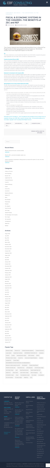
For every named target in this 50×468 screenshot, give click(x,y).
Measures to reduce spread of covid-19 (13, 365)
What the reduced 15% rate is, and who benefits (14, 150)
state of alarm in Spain (24, 372)
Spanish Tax (8, 372)
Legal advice (8, 466)
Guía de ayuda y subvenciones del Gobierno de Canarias (30, 426)
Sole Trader (7, 210)
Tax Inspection (8, 219)
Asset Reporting (8, 173)
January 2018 (7, 335)
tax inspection (41, 375)
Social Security (8, 208)
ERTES (37, 355)
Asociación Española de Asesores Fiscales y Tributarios (30, 438)
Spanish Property (8, 212)
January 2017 (7, 342)
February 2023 (8, 272)
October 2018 (7, 326)
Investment (7, 190)
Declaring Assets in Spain (21, 355)
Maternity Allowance (9, 193)
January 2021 (7, 298)
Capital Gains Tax (8, 177)
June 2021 (7, 292)
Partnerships (7, 201)
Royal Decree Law (21, 367)
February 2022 (8, 283)
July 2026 (7, 235)
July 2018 (7, 331)
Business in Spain (9, 350)
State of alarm (15, 372)
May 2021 (7, 294)
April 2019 (7, 320)
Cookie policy (21, 466)
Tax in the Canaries (9, 377)
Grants (6, 186)
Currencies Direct (29, 442)
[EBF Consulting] (17, 3)
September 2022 (8, 277)
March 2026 (7, 242)
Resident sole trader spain (10, 367)
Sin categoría (7, 206)
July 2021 (7, 290)
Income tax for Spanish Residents (31, 357)
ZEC (7, 125)
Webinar (6, 225)
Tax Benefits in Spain (36, 123)
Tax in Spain (7, 216)
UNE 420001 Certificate (39, 466)
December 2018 (8, 324)
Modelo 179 (7, 195)
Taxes (17, 375)
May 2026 (7, 237)
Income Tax (7, 188)
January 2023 (7, 274)
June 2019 (7, 318)
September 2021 (8, 287)
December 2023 (8, 266)
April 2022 (7, 281)
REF (26, 123)
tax (40, 372)
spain (17, 370)
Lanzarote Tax (8, 360)
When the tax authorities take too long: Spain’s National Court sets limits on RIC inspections (19, 443)
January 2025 (7, 261)
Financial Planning (8, 184)
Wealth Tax (7, 223)
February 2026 (8, 244)
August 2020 (7, 303)
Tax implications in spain (25, 375)
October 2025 (7, 251)
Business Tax (8, 123)
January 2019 (7, 322)
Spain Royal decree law (24, 370)
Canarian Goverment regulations (27, 350)
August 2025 (7, 255)
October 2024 (7, 264)
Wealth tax (26, 377)
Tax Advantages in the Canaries (11, 214)
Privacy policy (15, 466)
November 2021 (8, 285)
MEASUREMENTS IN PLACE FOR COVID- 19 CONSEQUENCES (18, 362)
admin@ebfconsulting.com (9, 422)
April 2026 (7, 240)
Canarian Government (40, 350)
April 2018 (7, 333)
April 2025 (7, 259)
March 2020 (7, 311)
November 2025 (8, 248)
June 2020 (7, 305)
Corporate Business (13, 12)
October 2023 (7, 268)
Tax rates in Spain (18, 377)
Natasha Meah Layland (22, 25)
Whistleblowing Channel (29, 466)
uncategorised (8, 221)
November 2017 (8, 337)
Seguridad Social (29, 409)
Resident (6, 203)
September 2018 (8, 329)
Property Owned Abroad (33, 365)
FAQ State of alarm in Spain (11, 357)
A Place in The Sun (8, 171)
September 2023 (8, 270)
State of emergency (34, 372)
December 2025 (8, 246)
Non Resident (7, 199)
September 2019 (8, 316)
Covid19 (13, 355)
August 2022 (7, 279)
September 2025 (8, 253)
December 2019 (8, 313)
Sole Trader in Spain (9, 370)
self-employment (29, 367)
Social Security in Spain (39, 367)
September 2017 (8, 339)
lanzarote (41, 357)
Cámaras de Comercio (30, 430)
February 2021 (8, 296)
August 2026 (7, 233)
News (6, 197)
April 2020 (7, 309)
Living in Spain (16, 360)
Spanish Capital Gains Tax (35, 370)
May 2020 (7, 307)
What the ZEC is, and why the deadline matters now (15, 155)
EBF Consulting (18, 123)
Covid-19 (7, 182)
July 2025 (7, 257)
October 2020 (7, 300)
